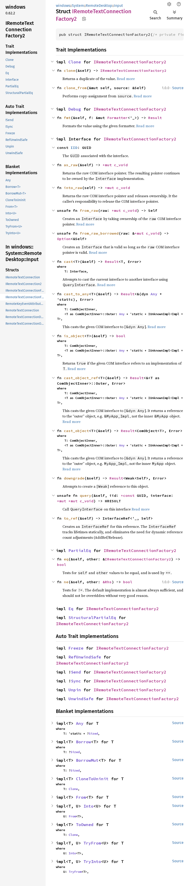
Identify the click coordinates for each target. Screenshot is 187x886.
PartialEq (79, 550)
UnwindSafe (81, 698)
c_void (121, 165)
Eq (70, 608)
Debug (74, 109)
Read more (126, 78)
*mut (108, 165)
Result (155, 117)
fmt (67, 117)
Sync (76, 681)
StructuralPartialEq (92, 617)
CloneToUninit (92, 778)
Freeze (75, 648)
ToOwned (85, 824)
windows (63, 5)
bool (120, 336)
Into (88, 806)
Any (154, 294)
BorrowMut (87, 760)
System (78, 5)
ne (66, 582)
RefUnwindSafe (84, 657)
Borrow (83, 741)
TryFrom (92, 843)
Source (178, 88)
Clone (74, 62)
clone (69, 70)
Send (76, 672)
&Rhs (107, 582)
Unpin (74, 689)
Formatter (117, 117)
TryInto (92, 861)
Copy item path (84, 19)
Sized (93, 733)
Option (64, 238)
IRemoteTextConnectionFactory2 (130, 62)
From (81, 797)
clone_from (75, 87)
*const (129, 495)
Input (118, 5)
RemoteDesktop (99, 5)
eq (66, 559)
